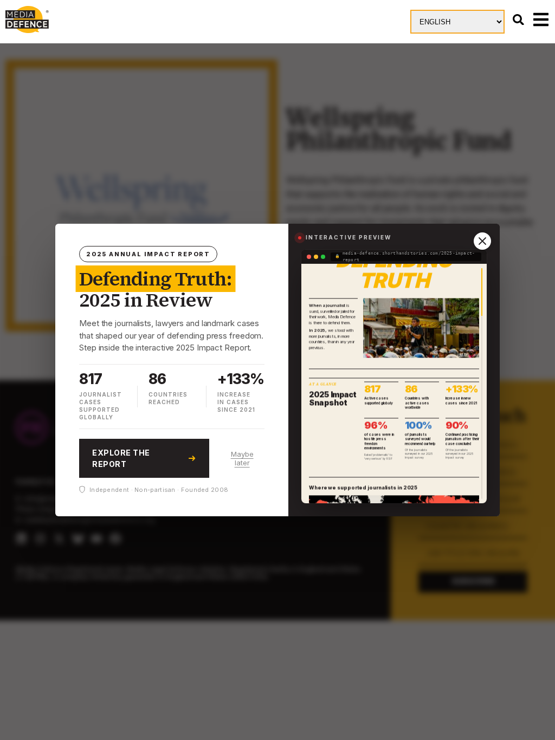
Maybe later (242, 458)
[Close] (482, 241)
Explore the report (121, 458)
